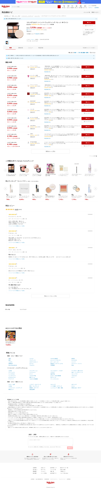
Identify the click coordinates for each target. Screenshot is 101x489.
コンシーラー (37, 15)
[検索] (59, 6)
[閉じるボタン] (96, 19)
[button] (68, 6)
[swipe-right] (95, 170)
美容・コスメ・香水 (16, 15)
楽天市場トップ (7, 15)
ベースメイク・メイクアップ (27, 15)
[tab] (11, 48)
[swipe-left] (5, 170)
